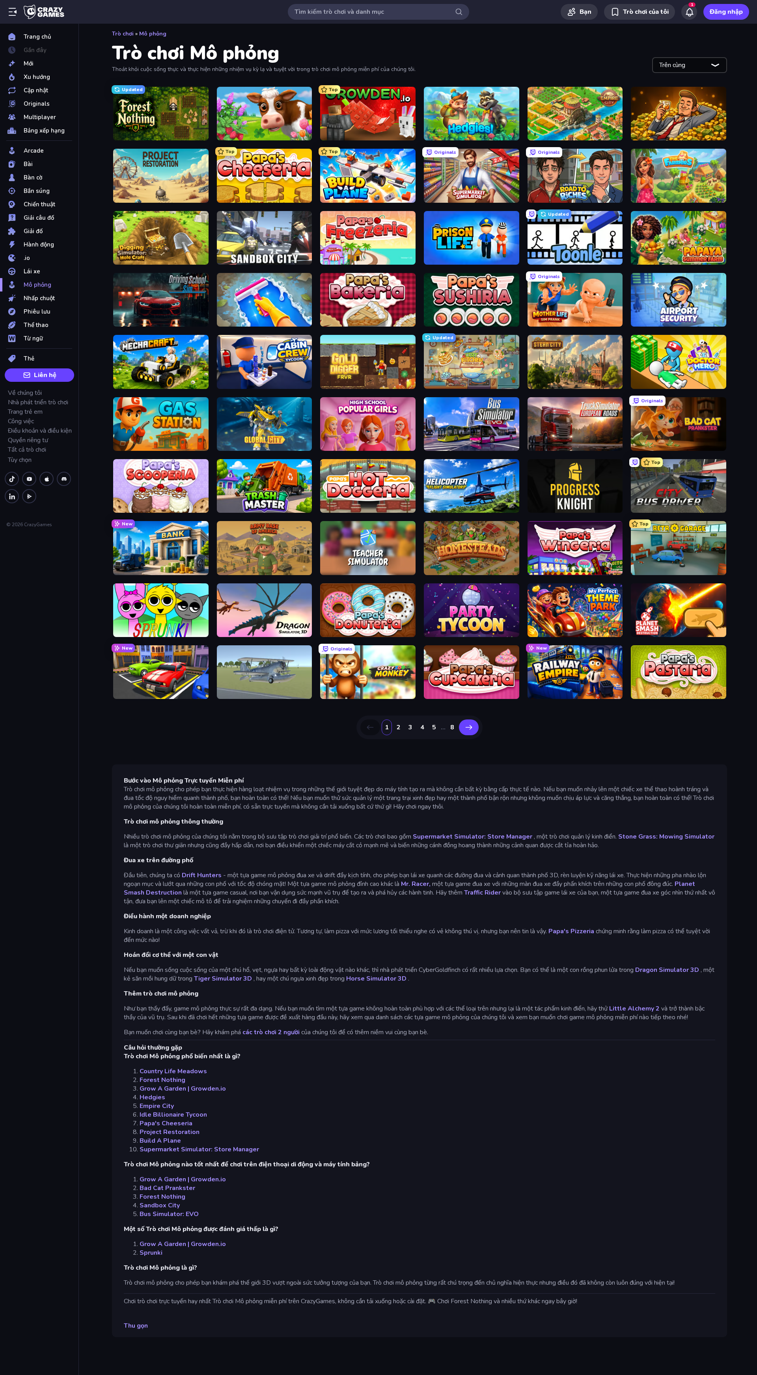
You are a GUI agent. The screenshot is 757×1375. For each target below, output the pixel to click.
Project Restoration (170, 1132)
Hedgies (152, 1097)
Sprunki (151, 1252)
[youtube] (29, 479)
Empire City (157, 1106)
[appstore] (46, 479)
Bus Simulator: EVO (169, 1214)
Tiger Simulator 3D (223, 978)
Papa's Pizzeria (571, 931)
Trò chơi (123, 33)
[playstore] (29, 496)
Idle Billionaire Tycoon (173, 1114)
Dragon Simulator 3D (667, 970)
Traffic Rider (482, 892)
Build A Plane (160, 1140)
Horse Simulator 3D (376, 978)
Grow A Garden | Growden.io (183, 1088)
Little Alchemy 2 (634, 1008)
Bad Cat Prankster (167, 1188)
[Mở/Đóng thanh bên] (12, 11)
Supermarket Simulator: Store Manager (472, 836)
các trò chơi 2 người (271, 1032)
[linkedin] (12, 496)
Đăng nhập (726, 11)
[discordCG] (64, 479)
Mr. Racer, (416, 884)
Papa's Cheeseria (166, 1123)
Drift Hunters (202, 875)
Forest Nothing (162, 1080)
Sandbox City (160, 1205)
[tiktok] (12, 479)
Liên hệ (45, 375)
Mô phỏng (152, 33)
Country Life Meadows (173, 1071)
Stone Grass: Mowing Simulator (666, 836)
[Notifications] (689, 12)
